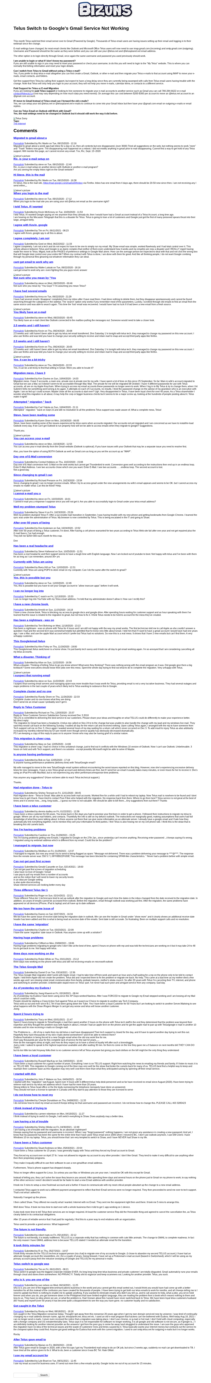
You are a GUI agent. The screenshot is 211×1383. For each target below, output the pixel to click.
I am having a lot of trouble (30, 1121)
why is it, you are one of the (31, 1279)
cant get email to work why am (33, 261)
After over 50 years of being (31, 522)
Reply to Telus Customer (29, 707)
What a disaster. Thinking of (31, 656)
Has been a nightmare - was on (33, 620)
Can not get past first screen (32, 861)
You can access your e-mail (31, 438)
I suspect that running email (31, 675)
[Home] (105, 18)
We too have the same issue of (33, 908)
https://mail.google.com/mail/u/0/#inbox (63, 183)
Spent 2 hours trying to (28, 1013)
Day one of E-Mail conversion (32, 456)
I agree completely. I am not (31, 238)
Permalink (18, 143)
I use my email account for (30, 1355)
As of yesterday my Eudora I (32, 987)
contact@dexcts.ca (23, 93)
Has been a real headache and (33, 545)
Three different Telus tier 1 (30, 890)
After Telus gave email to (29, 1339)
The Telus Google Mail (28, 966)
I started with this (24, 1073)
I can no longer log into (28, 590)
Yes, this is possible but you (32, 577)
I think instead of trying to (30, 1108)
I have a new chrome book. (31, 604)
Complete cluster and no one (32, 691)
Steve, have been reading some (34, 415)
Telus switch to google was (31, 1263)
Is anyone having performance (33, 754)
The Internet (19, 123)
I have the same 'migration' (31, 924)
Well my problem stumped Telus (34, 506)
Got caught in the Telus (28, 1305)
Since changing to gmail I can (32, 474)
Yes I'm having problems (29, 829)
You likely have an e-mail (29, 312)
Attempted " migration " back (32, 401)
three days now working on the (33, 953)
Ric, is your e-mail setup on (31, 158)
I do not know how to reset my (33, 1094)
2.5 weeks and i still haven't (31, 325)
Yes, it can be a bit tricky (29, 359)
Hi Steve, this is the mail (29, 174)
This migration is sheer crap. (32, 738)
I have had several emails (30, 291)
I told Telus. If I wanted (28, 206)
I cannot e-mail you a (27, 493)
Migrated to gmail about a (30, 137)
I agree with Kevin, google (30, 224)
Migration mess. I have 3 (29, 373)
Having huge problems (28, 937)
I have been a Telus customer (32, 1142)
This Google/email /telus (29, 641)
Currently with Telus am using (33, 561)
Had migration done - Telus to (32, 787)
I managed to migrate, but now (33, 845)
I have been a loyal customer (32, 1055)
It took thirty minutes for (29, 1245)
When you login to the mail (31, 193)
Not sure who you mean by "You (34, 277)
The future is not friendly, (29, 1229)
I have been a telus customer (32, 805)
